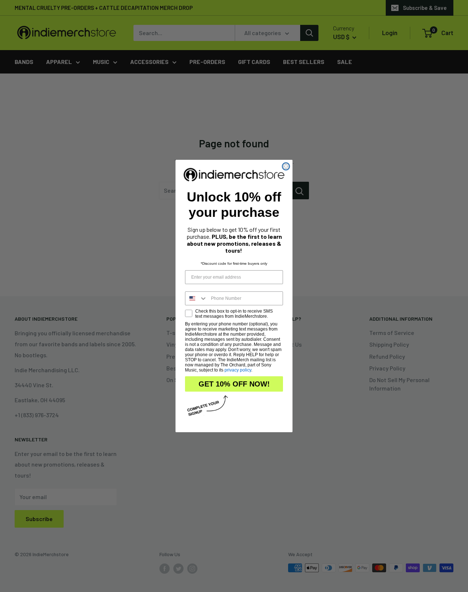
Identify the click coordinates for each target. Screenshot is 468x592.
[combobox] (196, 298)
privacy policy (237, 370)
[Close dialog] (286, 166)
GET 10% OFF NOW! (234, 384)
